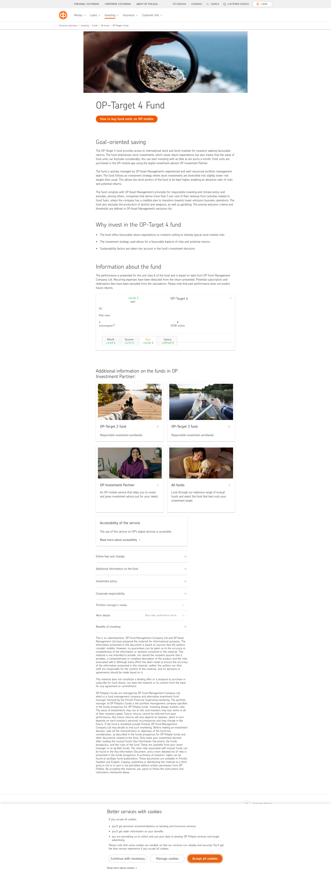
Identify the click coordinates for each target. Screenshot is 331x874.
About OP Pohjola (147, 4)
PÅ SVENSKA (179, 4)
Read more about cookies (121, 868)
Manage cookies (167, 859)
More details (103, 615)
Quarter (129, 341)
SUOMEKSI (196, 4)
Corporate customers (118, 4)
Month (110, 341)
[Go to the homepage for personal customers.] (63, 15)
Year (148, 341)
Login (264, 4)
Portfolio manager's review (111, 605)
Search (215, 4)
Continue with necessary (128, 859)
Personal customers (86, 4)
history (167, 341)
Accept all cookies (205, 859)
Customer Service (238, 4)
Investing (85, 25)
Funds (95, 25)
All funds (105, 25)
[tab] (110, 341)
